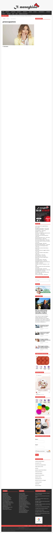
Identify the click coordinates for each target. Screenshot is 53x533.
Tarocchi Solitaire (38, 486)
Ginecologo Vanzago (38, 269)
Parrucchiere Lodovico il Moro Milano (41, 253)
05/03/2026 (38, 315)
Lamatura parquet (38, 483)
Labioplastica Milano (22, 495)
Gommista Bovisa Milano (39, 230)
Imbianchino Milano (38, 474)
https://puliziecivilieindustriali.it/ (7, 508)
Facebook (49, 528)
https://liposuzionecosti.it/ (7, 499)
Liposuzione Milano (22, 494)
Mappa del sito (40, 528)
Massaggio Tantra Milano (39, 229)
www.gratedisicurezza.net (23, 498)
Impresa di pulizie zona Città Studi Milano (42, 267)
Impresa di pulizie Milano (39, 476)
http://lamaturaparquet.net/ (7, 498)
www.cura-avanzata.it (6, 509)
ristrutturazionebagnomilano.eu (24, 511)
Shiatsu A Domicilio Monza (7, 505)
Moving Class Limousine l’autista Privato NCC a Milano (44, 327)
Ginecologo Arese (38, 257)
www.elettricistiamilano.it (23, 497)
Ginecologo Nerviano (38, 261)
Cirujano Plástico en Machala (7, 510)
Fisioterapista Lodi (38, 479)
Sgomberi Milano (38, 478)
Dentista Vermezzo (38, 239)
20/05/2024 (42, 336)
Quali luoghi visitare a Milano (39, 511)
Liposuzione (37, 484)
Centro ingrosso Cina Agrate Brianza (41, 227)
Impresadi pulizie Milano (22, 506)
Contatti (45, 528)
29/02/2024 (42, 350)
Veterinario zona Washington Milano (41, 246)
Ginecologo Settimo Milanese (40, 245)
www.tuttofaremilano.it (22, 500)
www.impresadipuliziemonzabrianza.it (25, 505)
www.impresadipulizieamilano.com (24, 504)
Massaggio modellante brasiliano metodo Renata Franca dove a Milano (44, 348)
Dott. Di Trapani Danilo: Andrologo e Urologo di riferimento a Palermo (41, 313)
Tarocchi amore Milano (39, 275)
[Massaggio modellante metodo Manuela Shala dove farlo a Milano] (37, 341)
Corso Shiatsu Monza (6, 501)
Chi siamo (25, 528)
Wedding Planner (5, 507)
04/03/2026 (42, 329)
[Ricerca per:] (45, 16)
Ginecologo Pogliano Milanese (40, 270)
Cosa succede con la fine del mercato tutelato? (42, 507)
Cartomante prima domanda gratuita (41, 236)
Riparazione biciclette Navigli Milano (41, 258)
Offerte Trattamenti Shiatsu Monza (8, 504)
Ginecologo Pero (38, 272)
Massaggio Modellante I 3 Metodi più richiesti (42, 512)
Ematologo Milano (5, 494)
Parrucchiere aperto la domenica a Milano (42, 242)
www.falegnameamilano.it (23, 499)
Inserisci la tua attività (32, 528)
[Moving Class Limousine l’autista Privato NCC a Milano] (37, 327)
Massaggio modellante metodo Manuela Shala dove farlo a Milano (45, 341)
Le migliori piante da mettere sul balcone (41, 509)
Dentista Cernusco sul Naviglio (40, 481)
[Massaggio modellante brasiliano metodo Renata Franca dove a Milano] (37, 348)
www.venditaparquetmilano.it (23, 496)
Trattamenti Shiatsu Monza (7, 506)
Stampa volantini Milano (6, 497)
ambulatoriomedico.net (22, 510)
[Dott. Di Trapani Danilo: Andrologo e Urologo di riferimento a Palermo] (42, 305)
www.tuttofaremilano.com (23, 501)
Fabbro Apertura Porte (39, 467)
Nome (36, 440)
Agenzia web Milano (21, 530)
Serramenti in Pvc (38, 464)
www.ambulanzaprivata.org (23, 512)
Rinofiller (36, 233)
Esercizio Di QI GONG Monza (7, 500)
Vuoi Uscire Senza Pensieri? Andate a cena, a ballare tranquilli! (45, 334)
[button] (2, 11)
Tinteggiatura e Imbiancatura (23, 507)
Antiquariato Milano (38, 472)
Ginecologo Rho (38, 231)
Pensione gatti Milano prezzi (40, 238)
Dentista (36, 469)
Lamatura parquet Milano (39, 462)
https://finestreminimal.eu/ (23, 513)
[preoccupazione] (18, 45)
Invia (37, 456)
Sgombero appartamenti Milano (40, 471)
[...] (45, 323)
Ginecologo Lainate (38, 260)
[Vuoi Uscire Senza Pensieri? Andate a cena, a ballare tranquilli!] (37, 334)
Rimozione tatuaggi (38, 244)
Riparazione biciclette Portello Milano (41, 249)
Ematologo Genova (6, 496)
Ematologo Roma (5, 495)
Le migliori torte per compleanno (41, 265)
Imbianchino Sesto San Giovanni (24, 508)
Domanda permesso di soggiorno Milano (42, 251)
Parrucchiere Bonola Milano (40, 241)
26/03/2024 (42, 343)
